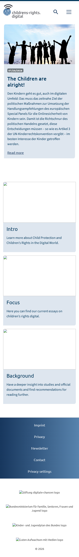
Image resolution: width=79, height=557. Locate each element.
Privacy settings (39, 471)
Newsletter (39, 448)
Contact (39, 460)
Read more (15, 152)
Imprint (39, 425)
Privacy (39, 436)
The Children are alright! (27, 81)
